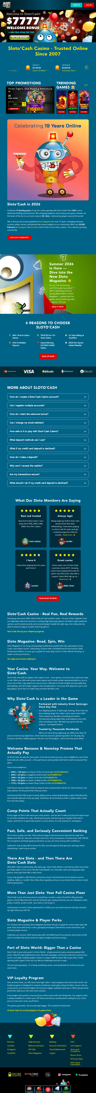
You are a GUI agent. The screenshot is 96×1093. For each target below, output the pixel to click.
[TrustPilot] (81, 1074)
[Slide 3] (34, 110)
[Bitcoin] (48, 372)
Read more (68, 535)
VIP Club (31, 1049)
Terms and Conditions (75, 1050)
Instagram (22, 227)
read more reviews (48, 598)
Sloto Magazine (44, 221)
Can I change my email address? (27, 422)
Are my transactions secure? (24, 474)
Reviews (10, 1042)
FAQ (72, 1042)
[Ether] (67, 372)
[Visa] (28, 372)
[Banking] (86, 370)
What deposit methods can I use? (27, 439)
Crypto (52, 1053)
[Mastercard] (9, 372)
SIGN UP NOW (48, 356)
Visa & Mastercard (57, 1049)
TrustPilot (11, 1053)
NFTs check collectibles (75, 1063)
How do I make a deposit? (24, 457)
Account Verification (58, 1045)
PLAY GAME (61, 112)
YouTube (34, 227)
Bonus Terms (75, 1055)
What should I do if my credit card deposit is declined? (39, 483)
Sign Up (76, 5)
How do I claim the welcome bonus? (29, 414)
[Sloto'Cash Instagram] (64, 1074)
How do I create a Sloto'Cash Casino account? (34, 396)
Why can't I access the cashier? (26, 465)
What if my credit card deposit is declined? (32, 448)
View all (86, 85)
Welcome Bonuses (36, 1045)
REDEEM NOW (11, 109)
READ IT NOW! (57, 307)
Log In (89, 5)
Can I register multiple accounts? (27, 405)
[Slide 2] (30, 110)
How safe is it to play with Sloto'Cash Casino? (34, 431)
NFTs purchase (76, 1059)
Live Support (75, 1045)
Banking (52, 1042)
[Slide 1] (26, 110)
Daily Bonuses (34, 1042)
